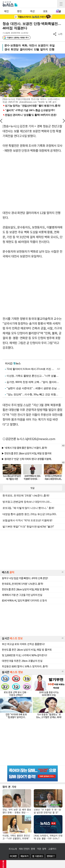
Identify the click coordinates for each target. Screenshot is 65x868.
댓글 (32, 488)
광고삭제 (3, 864)
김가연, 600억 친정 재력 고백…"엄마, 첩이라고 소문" (33, 382)
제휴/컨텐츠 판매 (27, 848)
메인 (6, 11)
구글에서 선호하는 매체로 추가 (17, 38)
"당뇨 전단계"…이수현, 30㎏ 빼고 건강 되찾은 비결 (33, 394)
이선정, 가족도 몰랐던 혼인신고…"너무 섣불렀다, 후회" (33, 375)
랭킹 (19, 11)
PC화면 (13, 856)
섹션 (32, 11)
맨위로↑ (51, 856)
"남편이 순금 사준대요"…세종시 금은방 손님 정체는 (33, 388)
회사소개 (13, 848)
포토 (45, 11)
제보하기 (25, 856)
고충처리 (52, 848)
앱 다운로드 (37, 856)
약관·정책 (41, 848)
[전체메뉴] (61, 4)
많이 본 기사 (9, 787)
